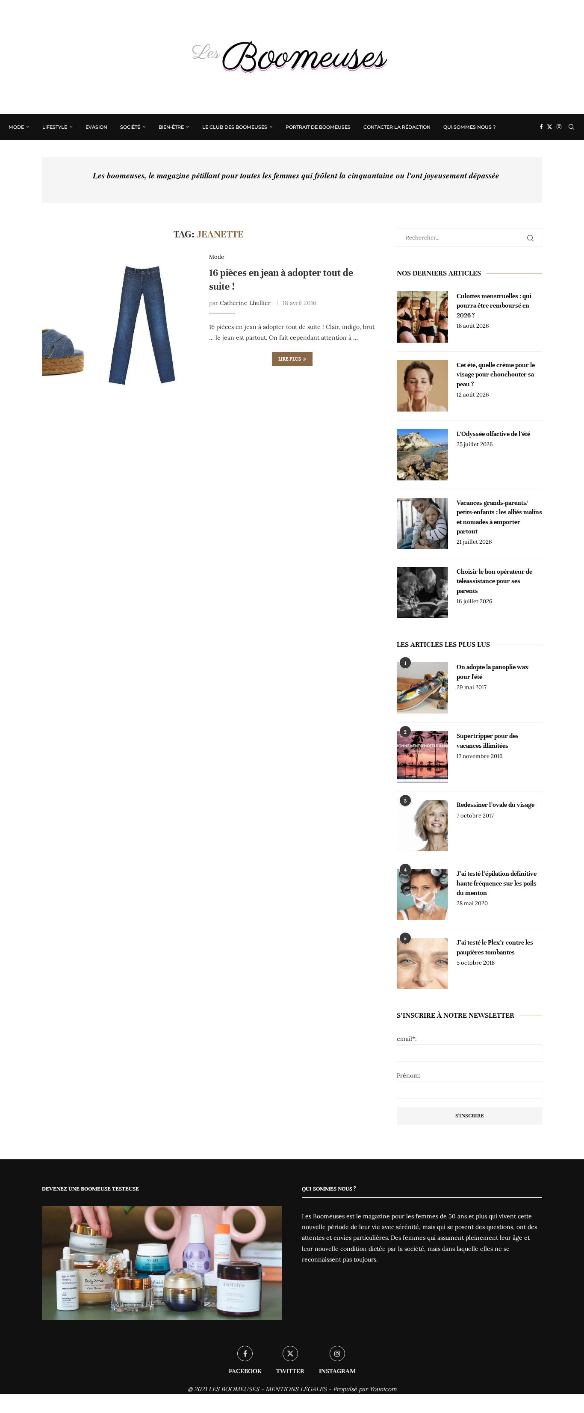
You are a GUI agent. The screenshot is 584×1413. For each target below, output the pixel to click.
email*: (407, 1039)
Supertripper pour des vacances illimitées (488, 740)
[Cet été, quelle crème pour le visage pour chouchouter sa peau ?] (422, 386)
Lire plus (289, 359)
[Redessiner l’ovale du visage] (422, 825)
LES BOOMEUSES (234, 1389)
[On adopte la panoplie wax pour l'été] (422, 688)
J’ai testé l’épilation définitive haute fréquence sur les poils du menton (497, 883)
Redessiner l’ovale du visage (495, 805)
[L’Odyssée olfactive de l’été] (422, 454)
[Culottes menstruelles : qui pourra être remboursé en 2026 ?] (422, 317)
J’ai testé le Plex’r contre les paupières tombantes (495, 947)
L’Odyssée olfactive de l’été (493, 434)
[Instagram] (559, 127)
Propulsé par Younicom (365, 1389)
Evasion (96, 127)
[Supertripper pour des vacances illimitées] (422, 756)
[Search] (571, 127)
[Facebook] (541, 127)
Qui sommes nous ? (469, 127)
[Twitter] (549, 127)
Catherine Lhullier (245, 303)
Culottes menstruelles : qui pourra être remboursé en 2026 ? (494, 305)
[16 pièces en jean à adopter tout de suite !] (119, 331)
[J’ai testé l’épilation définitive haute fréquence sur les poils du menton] (422, 894)
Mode (16, 127)
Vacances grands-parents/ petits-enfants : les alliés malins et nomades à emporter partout (499, 517)
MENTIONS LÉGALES (296, 1389)
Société (130, 127)
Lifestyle (54, 127)
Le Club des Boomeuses (234, 127)
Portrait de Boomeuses (318, 127)
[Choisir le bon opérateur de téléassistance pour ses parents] (422, 592)
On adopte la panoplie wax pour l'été (492, 671)
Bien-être (171, 127)
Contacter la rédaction (397, 127)
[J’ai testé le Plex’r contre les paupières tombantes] (422, 963)
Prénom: (409, 1075)
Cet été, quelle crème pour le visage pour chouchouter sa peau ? (496, 374)
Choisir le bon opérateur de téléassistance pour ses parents (494, 581)
